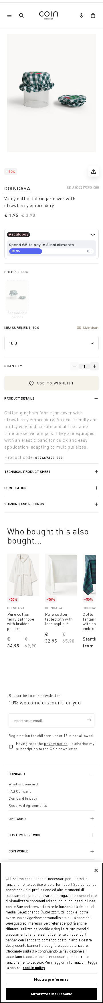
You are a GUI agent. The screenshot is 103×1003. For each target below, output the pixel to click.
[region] (51, 932)
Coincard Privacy (23, 798)
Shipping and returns (24, 504)
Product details (19, 398)
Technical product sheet (27, 471)
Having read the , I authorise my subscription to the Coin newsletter (55, 746)
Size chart (91, 327)
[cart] (93, 15)
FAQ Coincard (20, 791)
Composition (15, 488)
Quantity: (13, 366)
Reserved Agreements (28, 805)
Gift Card (17, 818)
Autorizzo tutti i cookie (51, 994)
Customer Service (25, 835)
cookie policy (34, 967)
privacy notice (56, 743)
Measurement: (21, 327)
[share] (93, 171)
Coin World (19, 851)
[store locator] (81, 15)
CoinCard (17, 774)
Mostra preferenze (51, 979)
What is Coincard (23, 784)
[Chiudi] (96, 870)
